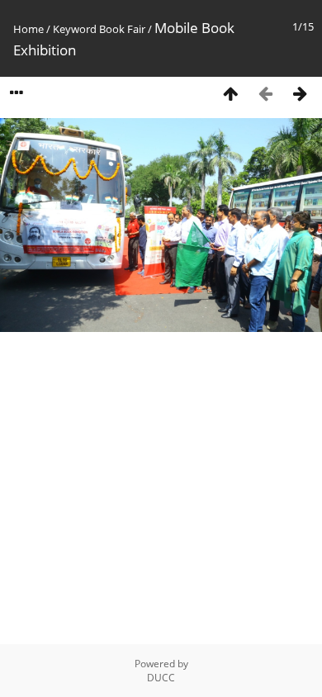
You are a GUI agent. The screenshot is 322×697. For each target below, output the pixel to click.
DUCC (161, 678)
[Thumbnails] (230, 93)
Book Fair (122, 28)
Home (28, 28)
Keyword (75, 28)
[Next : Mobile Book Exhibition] (299, 93)
